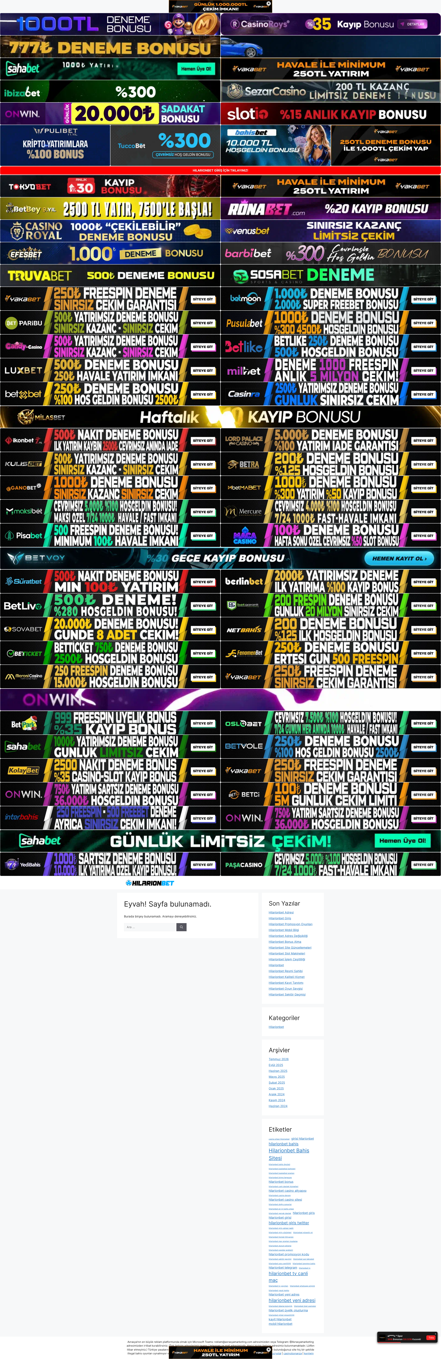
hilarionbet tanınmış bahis (304, 1263)
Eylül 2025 (276, 1065)
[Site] (110, 298)
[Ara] (181, 927)
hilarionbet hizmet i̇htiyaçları (281, 1237)
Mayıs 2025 (277, 1076)
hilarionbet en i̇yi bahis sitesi (281, 1209)
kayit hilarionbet (280, 1319)
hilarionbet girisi (280, 1217)
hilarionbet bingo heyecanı (280, 1177)
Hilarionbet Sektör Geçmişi (287, 994)
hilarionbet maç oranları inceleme (283, 1241)
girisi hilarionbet (302, 1138)
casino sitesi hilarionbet (279, 1139)
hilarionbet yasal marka (279, 1290)
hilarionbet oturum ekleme (280, 1246)
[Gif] (220, 417)
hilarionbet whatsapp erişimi (302, 1286)
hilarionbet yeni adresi (292, 1300)
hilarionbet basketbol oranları (281, 1173)
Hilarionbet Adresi (281, 912)
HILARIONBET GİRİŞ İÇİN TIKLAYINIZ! (220, 170)
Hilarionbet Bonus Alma (285, 941)
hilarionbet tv (304, 1268)
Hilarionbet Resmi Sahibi (286, 971)
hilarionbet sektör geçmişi (280, 1259)
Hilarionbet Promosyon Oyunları (290, 924)
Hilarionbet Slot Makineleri (287, 953)
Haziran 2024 (278, 1106)
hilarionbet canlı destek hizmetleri (283, 1186)
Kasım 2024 (277, 1100)
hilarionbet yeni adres (284, 1294)
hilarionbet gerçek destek (280, 1213)
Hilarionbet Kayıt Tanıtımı (286, 983)
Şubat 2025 (277, 1082)
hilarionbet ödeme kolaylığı (280, 1306)
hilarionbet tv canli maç (288, 1277)
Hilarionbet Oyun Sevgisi (286, 988)
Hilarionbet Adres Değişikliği (288, 936)
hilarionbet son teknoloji (303, 1259)
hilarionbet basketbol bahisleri (282, 1169)
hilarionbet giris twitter (289, 1222)
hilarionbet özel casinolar (305, 1306)
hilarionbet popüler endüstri (281, 1250)
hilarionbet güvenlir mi (303, 1232)
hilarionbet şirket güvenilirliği (281, 1315)
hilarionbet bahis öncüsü (279, 1164)
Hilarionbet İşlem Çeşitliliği (287, 959)
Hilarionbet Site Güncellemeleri (290, 947)
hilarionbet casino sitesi (285, 1199)
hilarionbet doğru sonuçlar (280, 1204)
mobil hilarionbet (280, 1324)
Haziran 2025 (278, 1071)
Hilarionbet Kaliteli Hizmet (287, 977)
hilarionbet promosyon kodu (289, 1254)
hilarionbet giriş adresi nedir (281, 1228)
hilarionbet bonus (281, 1181)
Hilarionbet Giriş (280, 918)
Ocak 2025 (276, 1088)
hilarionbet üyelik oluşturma (288, 1310)
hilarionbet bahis (284, 1143)
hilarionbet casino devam (280, 1195)
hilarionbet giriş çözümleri (280, 1232)
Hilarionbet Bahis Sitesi (289, 1154)
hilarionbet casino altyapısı (287, 1190)
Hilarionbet (276, 965)
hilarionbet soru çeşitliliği (280, 1263)
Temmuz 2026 (279, 1059)
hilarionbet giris (304, 1213)
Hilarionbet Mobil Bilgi (284, 930)
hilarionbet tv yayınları (278, 1286)
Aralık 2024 (277, 1094)
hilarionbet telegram (283, 1267)
